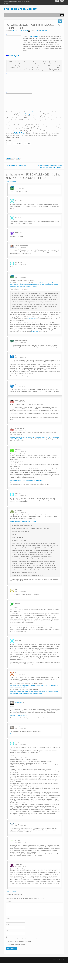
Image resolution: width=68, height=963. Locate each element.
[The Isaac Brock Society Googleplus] (56, 1)
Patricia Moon (24, 30)
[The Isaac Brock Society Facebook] (58, 1)
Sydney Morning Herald (27, 114)
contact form (34, 332)
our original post (31, 318)
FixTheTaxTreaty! (33, 36)
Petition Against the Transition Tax (16, 165)
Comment (9, 901)
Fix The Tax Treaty (19, 133)
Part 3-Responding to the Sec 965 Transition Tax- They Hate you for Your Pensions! (50, 166)
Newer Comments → (11, 181)
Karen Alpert (13, 55)
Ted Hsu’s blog (14, 734)
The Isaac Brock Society (20, 9)
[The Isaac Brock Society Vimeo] (61, 1)
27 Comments (43, 30)
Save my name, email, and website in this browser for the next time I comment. (28, 939)
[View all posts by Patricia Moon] (29, 30)
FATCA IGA (9, 158)
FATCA (37, 30)
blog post (30, 112)
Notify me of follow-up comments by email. (19, 941)
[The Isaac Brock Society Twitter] (63, 1)
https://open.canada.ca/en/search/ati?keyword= (23, 521)
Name (8, 918)
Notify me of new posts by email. (17, 945)
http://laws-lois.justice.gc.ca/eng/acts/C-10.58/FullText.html (26, 480)
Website (8, 931)
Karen (16, 187)
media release (46, 112)
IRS (18, 158)
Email (7, 925)
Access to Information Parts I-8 (18, 715)
